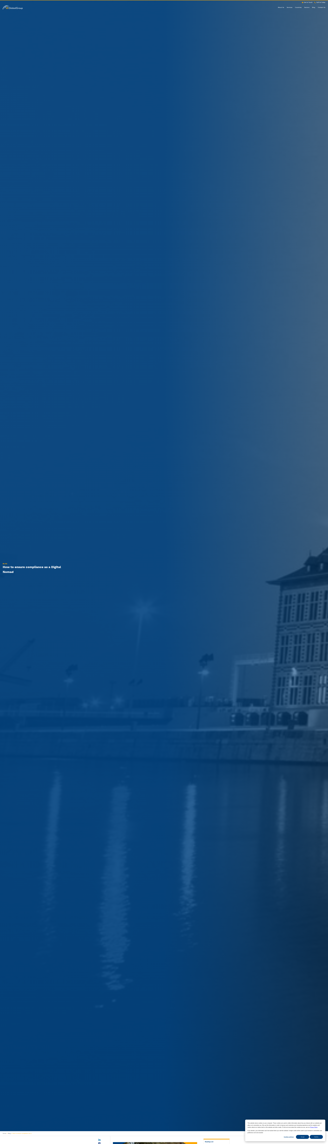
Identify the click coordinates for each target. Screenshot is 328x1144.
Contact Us (321, 7)
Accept (302, 1137)
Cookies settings (289, 1137)
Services (289, 7)
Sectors (306, 7)
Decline (316, 1137)
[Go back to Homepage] (13, 7)
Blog (313, 7)
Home (4, 1133)
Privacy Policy (314, 1127)
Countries (298, 7)
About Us (281, 7)
